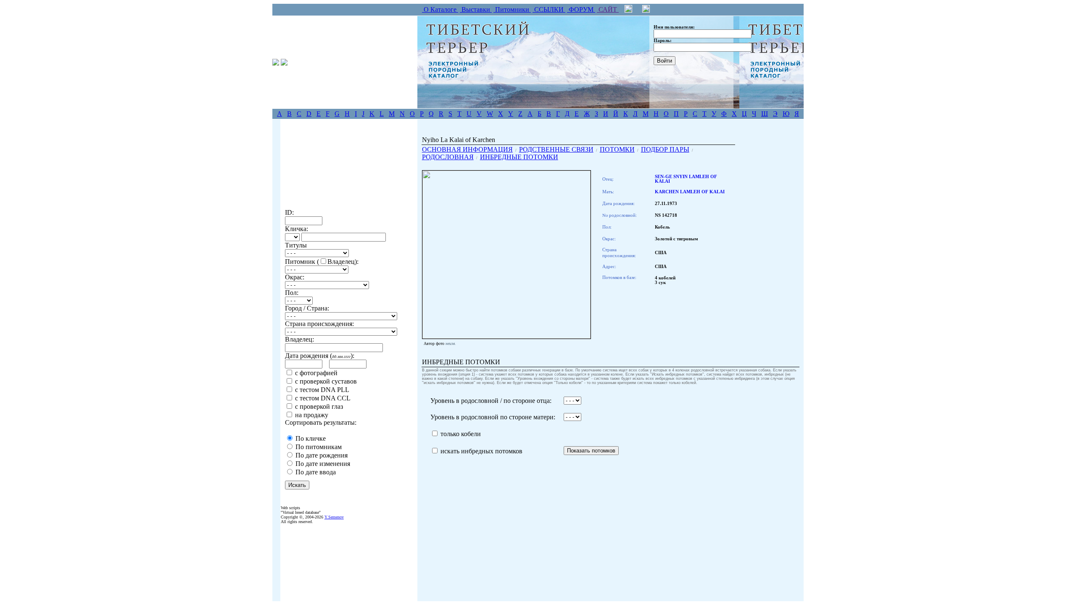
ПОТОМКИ (617, 149)
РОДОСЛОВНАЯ (448, 156)
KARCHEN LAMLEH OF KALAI (690, 191)
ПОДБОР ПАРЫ (665, 149)
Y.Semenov (334, 517)
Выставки (476, 9)
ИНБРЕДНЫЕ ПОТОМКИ (519, 156)
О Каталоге (440, 9)
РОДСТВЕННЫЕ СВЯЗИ (556, 149)
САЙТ (608, 9)
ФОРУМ (581, 9)
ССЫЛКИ (549, 9)
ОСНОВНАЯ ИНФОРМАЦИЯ (467, 149)
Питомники (512, 9)
